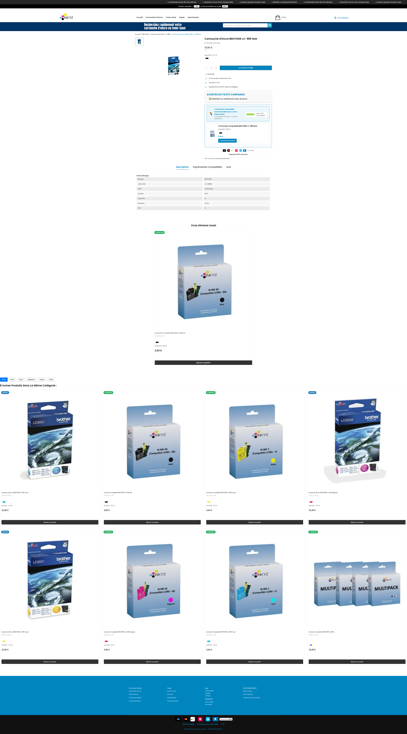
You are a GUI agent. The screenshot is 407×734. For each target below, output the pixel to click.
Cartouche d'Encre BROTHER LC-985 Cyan (14, 492)
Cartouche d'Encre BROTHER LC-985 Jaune (15, 632)
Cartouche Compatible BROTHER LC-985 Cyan (220, 632)
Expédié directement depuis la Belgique (223, 87)
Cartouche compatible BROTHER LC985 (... (322, 632)
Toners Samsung (172, 701)
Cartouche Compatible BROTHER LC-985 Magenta (119, 632)
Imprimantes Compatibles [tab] (207, 166)
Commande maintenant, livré (220, 78)
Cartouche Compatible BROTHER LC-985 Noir (170, 333)
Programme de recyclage (251, 698)
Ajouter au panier (245, 68)
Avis (228, 166)
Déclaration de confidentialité (207, 724)
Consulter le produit (227, 141)
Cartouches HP (133, 694)
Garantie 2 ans (214, 83)
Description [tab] (182, 166)
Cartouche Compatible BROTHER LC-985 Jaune (221, 492)
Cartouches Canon (135, 691)
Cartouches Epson (135, 701)
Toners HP (170, 694)
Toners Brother (171, 698)
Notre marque (247, 691)
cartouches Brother (222, 158)
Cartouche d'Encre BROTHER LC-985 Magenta (323, 492)
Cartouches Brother (135, 698)
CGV (222, 724)
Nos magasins (248, 694)
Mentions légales (188, 724)
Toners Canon (171, 691)
